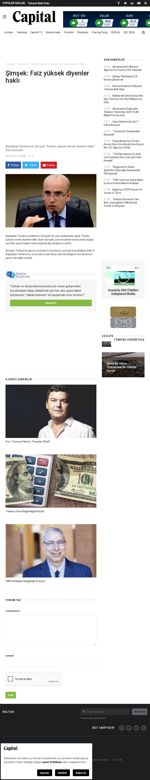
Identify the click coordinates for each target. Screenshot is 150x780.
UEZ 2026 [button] (129, 32)
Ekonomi (23, 64)
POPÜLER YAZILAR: (14, 3)
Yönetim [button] (69, 32)
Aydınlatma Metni (100, 759)
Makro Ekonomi (39, 64)
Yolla (11, 695)
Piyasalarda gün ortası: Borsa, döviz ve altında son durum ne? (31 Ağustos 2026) (124, 144)
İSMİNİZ (9, 656)
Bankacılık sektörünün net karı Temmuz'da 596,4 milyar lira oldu (123, 99)
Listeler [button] (8, 32)
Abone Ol (51, 303)
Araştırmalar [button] (53, 32)
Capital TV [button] (36, 32)
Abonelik (117, 759)
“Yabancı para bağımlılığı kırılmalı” (25, 511)
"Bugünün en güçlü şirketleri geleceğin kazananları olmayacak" (122, 170)
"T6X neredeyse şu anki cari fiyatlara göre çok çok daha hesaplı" (122, 157)
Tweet (33, 165)
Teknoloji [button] (21, 32)
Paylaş (14, 165)
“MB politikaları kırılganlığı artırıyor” (25, 581)
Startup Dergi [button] (100, 32)
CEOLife (115, 32)
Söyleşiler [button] (83, 32)
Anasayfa (10, 64)
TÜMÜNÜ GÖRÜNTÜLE (129, 339)
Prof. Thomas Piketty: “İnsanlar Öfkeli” (27, 441)
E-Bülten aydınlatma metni (93, 718)
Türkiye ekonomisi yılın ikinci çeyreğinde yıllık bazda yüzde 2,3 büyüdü (121, 202)
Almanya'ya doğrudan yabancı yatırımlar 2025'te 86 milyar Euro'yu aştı (121, 112)
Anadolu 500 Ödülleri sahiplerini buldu (123, 292)
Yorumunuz (12, 611)
